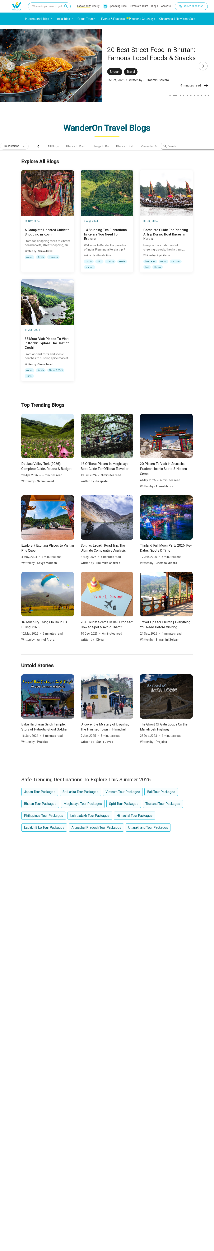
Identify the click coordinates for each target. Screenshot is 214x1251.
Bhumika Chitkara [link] (108, 563)
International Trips (37, 18)
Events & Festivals (113, 18)
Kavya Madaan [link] (47, 563)
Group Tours (86, 18)
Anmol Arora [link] (164, 486)
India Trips (63, 18)
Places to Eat (124, 146)
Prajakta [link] (151, 84)
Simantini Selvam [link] (168, 639)
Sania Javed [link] (45, 251)
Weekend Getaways (142, 18)
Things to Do (100, 146)
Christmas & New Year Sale (177, 18)
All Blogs (53, 146)
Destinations (11, 146)
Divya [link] (100, 639)
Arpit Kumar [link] (164, 255)
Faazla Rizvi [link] (104, 255)
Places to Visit (75, 146)
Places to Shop (150, 146)
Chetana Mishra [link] (166, 563)
